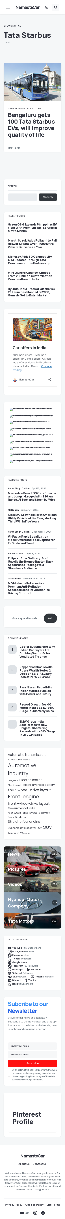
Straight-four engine (24, 821)
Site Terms (53, 1205)
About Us (24, 1164)
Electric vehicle (15, 785)
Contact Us (39, 1164)
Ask (50, 618)
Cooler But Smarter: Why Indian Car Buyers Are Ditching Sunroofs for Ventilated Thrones (37, 652)
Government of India (21, 808)
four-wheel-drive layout (29, 790)
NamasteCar (28, 7)
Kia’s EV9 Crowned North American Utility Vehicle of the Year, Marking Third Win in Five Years (32, 518)
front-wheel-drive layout (29, 803)
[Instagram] (35, 1213)
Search (12, 186)
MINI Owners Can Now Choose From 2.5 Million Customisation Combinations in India (30, 276)
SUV (47, 827)
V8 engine (25, 833)
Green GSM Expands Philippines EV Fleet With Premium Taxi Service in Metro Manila (32, 228)
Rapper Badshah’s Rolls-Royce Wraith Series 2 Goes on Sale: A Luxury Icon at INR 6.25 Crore (37, 672)
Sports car (20, 817)
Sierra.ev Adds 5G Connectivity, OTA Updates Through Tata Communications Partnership (30, 260)
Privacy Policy (13, 1205)
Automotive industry (22, 769)
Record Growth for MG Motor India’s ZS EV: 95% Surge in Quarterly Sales (37, 707)
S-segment (43, 812)
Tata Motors (33, 108)
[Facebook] (43, 1213)
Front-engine (23, 796)
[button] (8, 7)
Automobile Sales (19, 759)
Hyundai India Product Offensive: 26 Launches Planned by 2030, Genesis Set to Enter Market (31, 292)
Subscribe (32, 1063)
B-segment (13, 780)
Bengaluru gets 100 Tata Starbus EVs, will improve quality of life (31, 124)
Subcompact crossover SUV (25, 828)
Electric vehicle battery (39, 785)
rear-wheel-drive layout (22, 812)
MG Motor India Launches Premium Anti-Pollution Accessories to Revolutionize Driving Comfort (29, 588)
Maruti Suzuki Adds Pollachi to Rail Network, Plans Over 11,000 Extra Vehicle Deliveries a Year (32, 244)
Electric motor (30, 780)
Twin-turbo (13, 833)
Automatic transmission (27, 754)
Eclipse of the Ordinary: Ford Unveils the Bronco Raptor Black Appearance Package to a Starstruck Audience (30, 563)
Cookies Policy (34, 1205)
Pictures (20, 108)
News (11, 108)
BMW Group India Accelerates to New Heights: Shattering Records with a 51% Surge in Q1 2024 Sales (37, 728)
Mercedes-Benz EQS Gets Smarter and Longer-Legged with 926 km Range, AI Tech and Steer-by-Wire (32, 496)
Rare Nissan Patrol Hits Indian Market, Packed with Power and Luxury (36, 690)
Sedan (11, 817)
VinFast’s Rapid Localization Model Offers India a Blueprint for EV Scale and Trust (31, 540)
